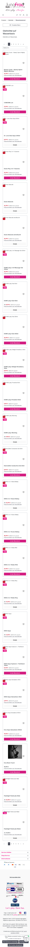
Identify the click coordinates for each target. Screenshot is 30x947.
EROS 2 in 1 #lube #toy (11, 598)
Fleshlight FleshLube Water (12, 829)
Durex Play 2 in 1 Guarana (12, 168)
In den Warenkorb (15, 79)
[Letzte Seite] (23, 44)
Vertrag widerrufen (15, 877)
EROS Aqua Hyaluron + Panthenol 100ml (14, 664)
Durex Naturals (8, 201)
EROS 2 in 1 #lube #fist (11, 564)
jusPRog (15, 914)
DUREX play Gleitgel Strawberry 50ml (14, 367)
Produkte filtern (16, 25)
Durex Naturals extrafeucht (12, 234)
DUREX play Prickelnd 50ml (12, 399)
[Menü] (3, 15)
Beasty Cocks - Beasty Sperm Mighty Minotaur (13, 70)
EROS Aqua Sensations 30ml (13, 697)
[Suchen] (17, 15)
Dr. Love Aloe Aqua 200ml (12, 135)
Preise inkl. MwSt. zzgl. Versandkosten (13, 75)
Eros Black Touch (9, 763)
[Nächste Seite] (20, 44)
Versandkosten (6, 925)
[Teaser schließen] (22, 938)
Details (15, 145)
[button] (15, 938)
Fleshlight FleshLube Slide (12, 796)
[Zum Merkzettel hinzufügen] (23, 63)
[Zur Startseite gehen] (15, 7)
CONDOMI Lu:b (8, 102)
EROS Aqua (7, 631)
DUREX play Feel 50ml (11, 300)
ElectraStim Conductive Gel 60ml (14, 465)
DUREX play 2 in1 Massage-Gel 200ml (13, 268)
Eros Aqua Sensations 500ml (13, 730)
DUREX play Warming (10, 432)
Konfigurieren (24, 941)
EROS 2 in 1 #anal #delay (11, 498)
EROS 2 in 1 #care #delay (11, 531)
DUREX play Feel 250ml (11, 333)
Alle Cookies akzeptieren (15, 945)
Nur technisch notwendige (10, 941)
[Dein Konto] (23, 15)
